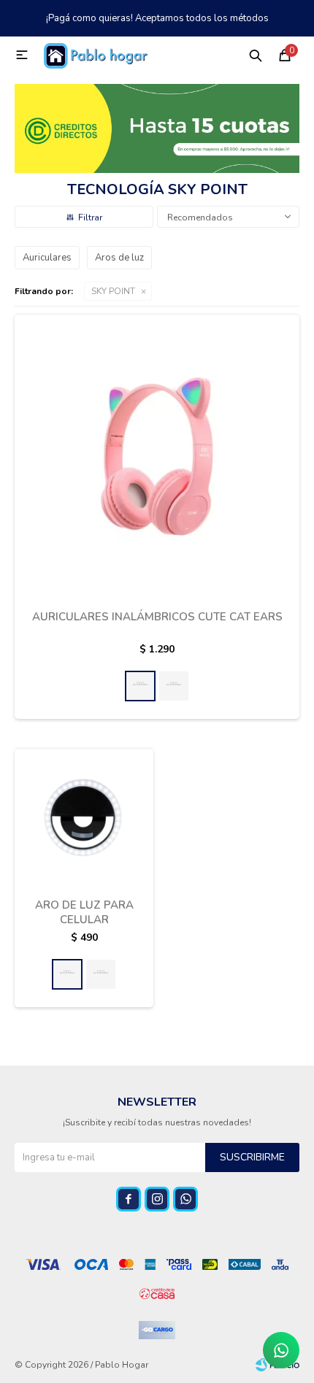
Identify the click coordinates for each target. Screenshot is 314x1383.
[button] (255, 54)
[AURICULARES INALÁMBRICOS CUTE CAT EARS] (157, 456)
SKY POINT (113, 291)
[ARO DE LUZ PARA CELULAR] (84, 817)
